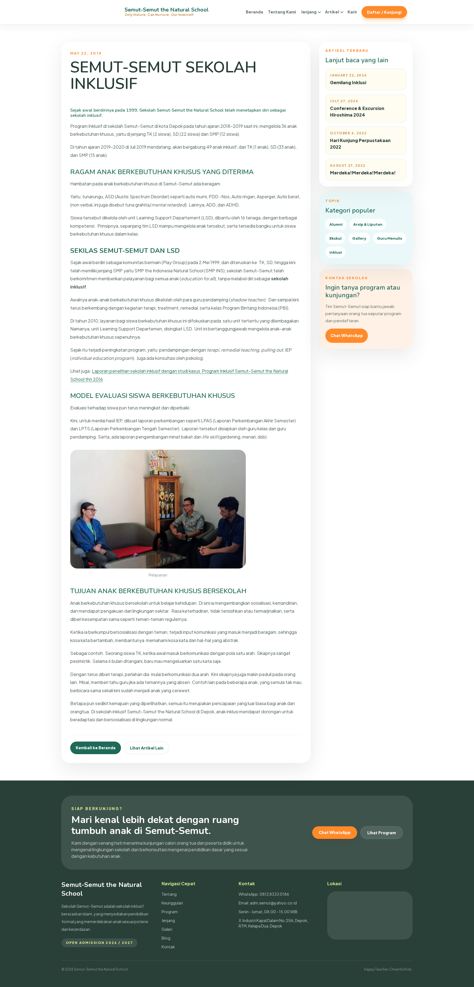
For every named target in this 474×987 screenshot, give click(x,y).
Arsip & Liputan (367, 224)
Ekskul (335, 238)
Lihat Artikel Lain (146, 747)
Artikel (332, 11)
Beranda (254, 11)
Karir (352, 11)
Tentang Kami (282, 11)
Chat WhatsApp (347, 335)
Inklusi (335, 252)
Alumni (336, 224)
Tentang (169, 894)
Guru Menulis (389, 238)
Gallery (359, 238)
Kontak (168, 946)
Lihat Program (381, 832)
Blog (166, 937)
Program (170, 911)
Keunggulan (172, 902)
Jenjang (309, 11)
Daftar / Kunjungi (384, 12)
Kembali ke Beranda (95, 747)
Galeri (167, 929)
